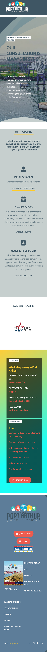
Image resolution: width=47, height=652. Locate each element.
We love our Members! (18, 410)
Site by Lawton (13, 644)
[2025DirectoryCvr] (13, 561)
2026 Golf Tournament (19, 457)
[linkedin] (38, 643)
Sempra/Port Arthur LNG (19, 401)
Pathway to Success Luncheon (22, 442)
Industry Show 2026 (18, 463)
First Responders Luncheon (21, 469)
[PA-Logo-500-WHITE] (23, 503)
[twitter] (34, 643)
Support (12, 391)
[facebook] (30, 643)
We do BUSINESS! (17, 382)
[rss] (42, 643)
